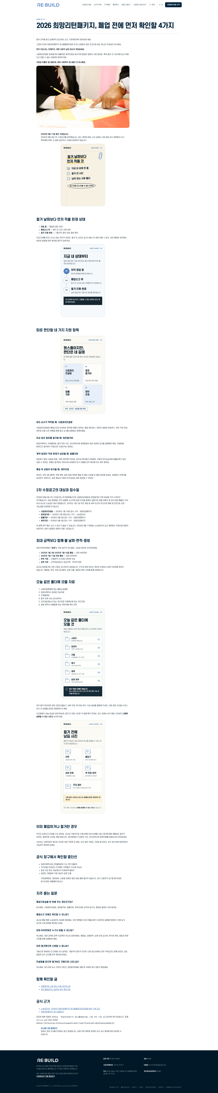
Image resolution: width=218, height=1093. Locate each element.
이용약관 (161, 1087)
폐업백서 (116, 5)
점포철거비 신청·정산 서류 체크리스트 (56, 986)
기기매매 (107, 5)
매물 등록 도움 (125, 1087)
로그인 (161, 5)
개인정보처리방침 (150, 1087)
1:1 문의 (152, 5)
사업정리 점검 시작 (173, 5)
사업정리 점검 (86, 5)
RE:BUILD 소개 (114, 1087)
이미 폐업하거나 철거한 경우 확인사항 (55, 990)
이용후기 (134, 1087)
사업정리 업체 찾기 (139, 5)
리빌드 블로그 (126, 5)
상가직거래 (97, 5)
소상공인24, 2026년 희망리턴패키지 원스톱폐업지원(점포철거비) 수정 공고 (70, 1009)
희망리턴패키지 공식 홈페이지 (52, 1012)
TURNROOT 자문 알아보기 (45, 1076)
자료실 (141, 1087)
